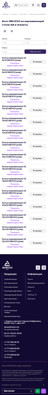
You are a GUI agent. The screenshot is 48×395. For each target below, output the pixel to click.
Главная (5, 14)
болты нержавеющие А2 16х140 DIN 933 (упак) (14, 228)
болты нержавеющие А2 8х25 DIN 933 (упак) (14, 83)
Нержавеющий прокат (13, 295)
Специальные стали (12, 303)
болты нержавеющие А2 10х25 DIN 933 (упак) (14, 95)
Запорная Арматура (12, 316)
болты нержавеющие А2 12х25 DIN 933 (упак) (14, 131)
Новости (31, 287)
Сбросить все (35, 52)
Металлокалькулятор (36, 283)
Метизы (23, 14)
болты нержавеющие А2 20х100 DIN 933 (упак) (14, 240)
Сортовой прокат (11, 287)
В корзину (37, 62)
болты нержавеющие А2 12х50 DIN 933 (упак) (14, 143)
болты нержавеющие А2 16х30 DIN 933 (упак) (14, 167)
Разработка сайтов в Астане (11, 385)
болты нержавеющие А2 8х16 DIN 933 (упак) (14, 59)
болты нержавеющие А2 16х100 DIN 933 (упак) (14, 216)
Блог (29, 291)
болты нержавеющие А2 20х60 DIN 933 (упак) (14, 204)
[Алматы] (33, 5)
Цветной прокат (10, 299)
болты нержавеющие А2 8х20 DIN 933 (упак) (14, 71)
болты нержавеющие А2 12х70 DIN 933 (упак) (14, 155)
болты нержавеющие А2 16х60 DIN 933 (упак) (14, 180)
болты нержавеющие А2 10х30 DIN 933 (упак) (14, 107)
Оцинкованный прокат (13, 291)
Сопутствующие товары (10, 311)
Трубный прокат (10, 279)
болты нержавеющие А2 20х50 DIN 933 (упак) (14, 192)
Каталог (14, 14)
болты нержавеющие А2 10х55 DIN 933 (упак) (14, 119)
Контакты (31, 299)
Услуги (30, 279)
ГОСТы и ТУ (32, 295)
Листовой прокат (11, 283)
